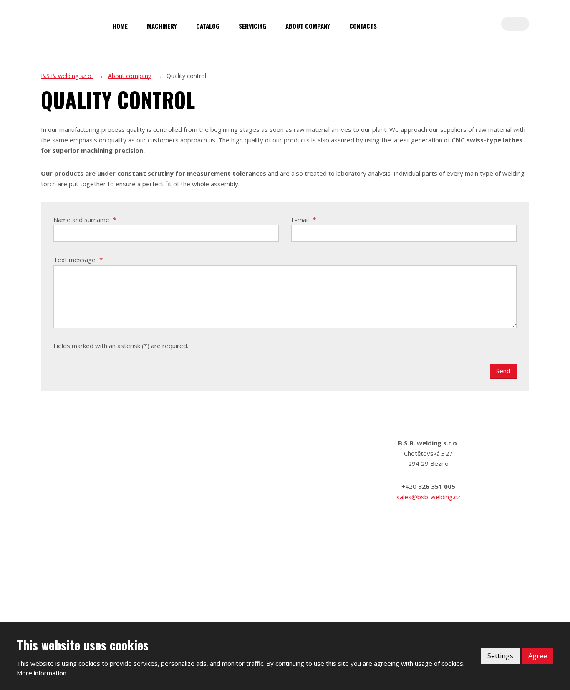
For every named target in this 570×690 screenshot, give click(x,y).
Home (120, 25)
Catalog (207, 25)
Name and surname (84, 219)
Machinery (162, 25)
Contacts (363, 25)
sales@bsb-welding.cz (428, 497)
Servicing (252, 25)
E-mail (303, 219)
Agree (537, 655)
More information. (42, 673)
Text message (78, 259)
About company (307, 25)
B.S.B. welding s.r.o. (67, 76)
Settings (500, 655)
